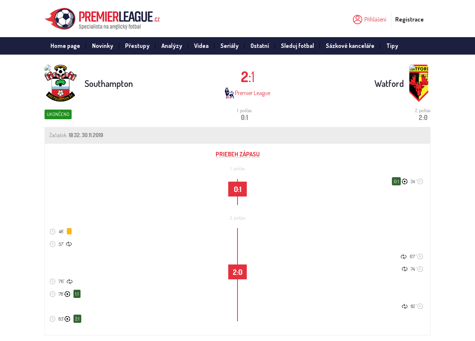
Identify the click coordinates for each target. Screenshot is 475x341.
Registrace (409, 19)
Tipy (392, 45)
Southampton (109, 83)
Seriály (229, 45)
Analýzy (171, 45)
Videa (201, 45)
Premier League (252, 93)
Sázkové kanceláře (350, 45)
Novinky (102, 45)
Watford (389, 83)
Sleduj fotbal (297, 45)
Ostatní (259, 45)
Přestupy (137, 45)
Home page (65, 45)
